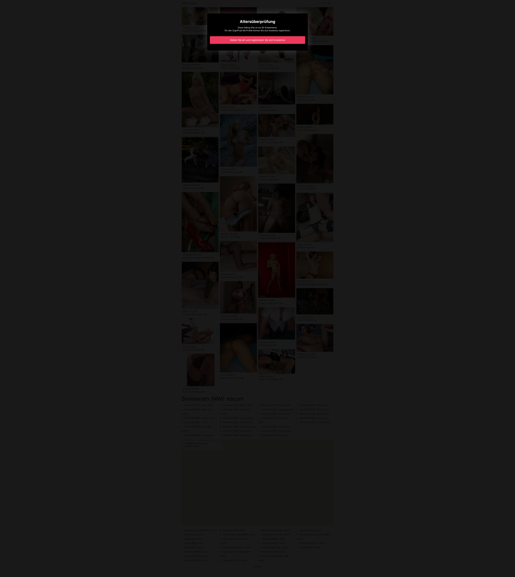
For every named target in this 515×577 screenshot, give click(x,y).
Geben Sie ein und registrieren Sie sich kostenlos (257, 40)
